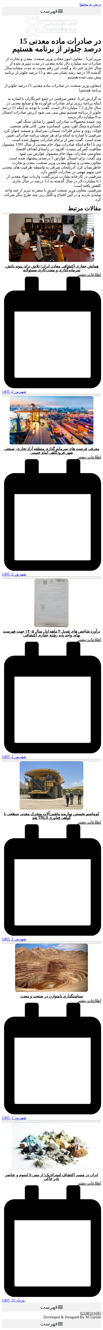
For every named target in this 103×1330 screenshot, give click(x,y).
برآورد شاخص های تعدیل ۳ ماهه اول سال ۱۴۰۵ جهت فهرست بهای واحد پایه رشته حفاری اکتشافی (51, 633)
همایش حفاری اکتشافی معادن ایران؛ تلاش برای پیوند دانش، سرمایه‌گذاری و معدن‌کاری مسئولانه (51, 268)
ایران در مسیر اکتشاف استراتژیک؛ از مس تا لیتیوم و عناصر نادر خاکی (51, 1177)
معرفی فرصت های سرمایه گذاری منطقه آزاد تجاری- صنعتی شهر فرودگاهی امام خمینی (51, 451)
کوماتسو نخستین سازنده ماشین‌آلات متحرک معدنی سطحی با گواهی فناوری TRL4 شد (51, 816)
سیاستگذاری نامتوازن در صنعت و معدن (51, 996)
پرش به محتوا (90, 4)
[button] (51, 11)
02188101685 (90, 1313)
